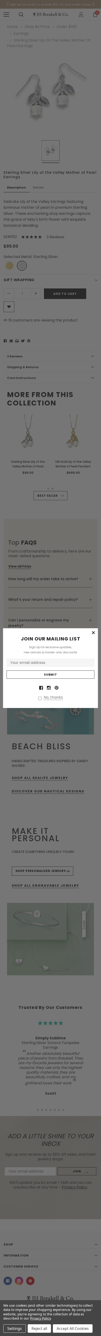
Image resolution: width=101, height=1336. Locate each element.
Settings (14, 1328)
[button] (93, 632)
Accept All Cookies (73, 1328)
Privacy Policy (40, 1318)
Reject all (39, 1328)
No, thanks (53, 697)
